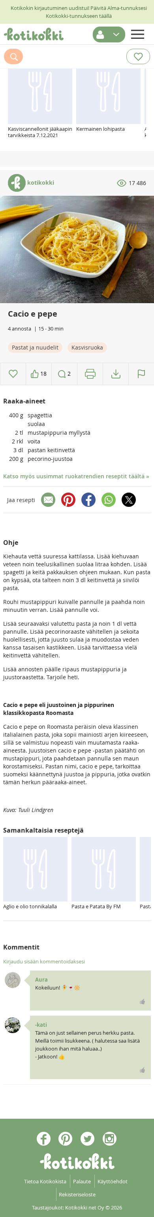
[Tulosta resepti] (90, 374)
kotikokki (40, 182)
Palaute (82, 1181)
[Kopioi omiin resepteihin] (116, 374)
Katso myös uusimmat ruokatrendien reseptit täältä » (76, 476)
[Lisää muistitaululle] (13, 374)
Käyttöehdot (113, 1181)
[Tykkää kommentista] (142, 1001)
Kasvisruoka (87, 347)
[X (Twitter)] (129, 500)
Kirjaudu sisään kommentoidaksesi (44, 961)
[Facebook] (88, 500)
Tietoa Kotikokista (45, 1181)
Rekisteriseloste (77, 1194)
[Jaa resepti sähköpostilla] (48, 500)
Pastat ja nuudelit (35, 347)
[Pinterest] (68, 500)
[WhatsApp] (108, 500)
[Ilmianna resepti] (141, 374)
